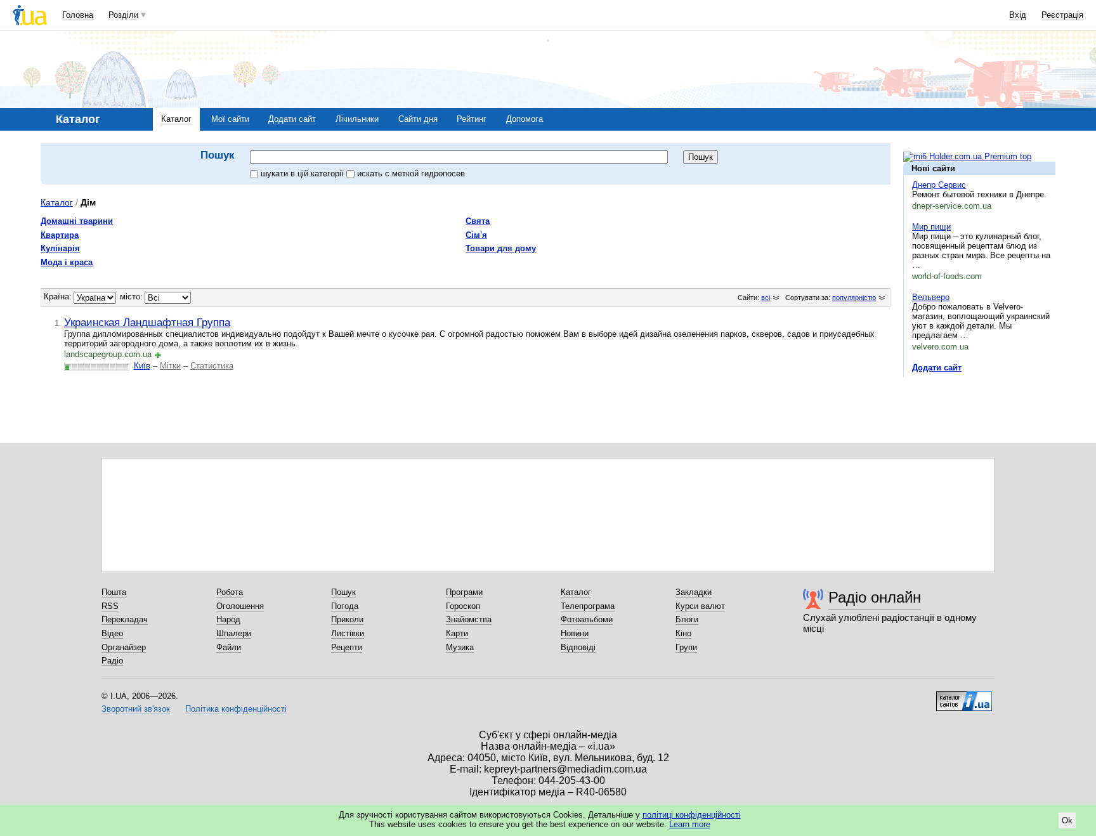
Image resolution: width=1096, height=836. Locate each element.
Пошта (113, 592)
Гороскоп (463, 606)
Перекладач (124, 619)
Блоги (686, 619)
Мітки (170, 365)
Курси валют (700, 606)
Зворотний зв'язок (135, 709)
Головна (77, 15)
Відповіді (578, 647)
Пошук (343, 592)
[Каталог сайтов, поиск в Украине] (964, 696)
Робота (229, 592)
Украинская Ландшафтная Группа (147, 322)
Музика (460, 647)
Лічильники (357, 119)
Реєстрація (1062, 15)
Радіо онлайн (874, 597)
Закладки (693, 592)
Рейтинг (471, 119)
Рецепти (346, 647)
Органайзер (123, 647)
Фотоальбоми (587, 619)
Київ (142, 365)
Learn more (689, 824)
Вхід (1017, 15)
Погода (344, 606)
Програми (464, 592)
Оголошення (240, 606)
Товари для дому (501, 248)
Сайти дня (418, 119)
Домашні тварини (77, 221)
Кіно (683, 633)
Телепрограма (588, 606)
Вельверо (930, 297)
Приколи (347, 619)
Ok (1067, 820)
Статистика (211, 365)
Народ (228, 619)
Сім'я (476, 235)
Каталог (176, 119)
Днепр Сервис (939, 185)
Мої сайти (230, 119)
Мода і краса (67, 262)
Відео (112, 633)
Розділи (123, 15)
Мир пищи (931, 227)
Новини (575, 633)
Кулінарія (60, 248)
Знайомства (469, 619)
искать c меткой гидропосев (411, 173)
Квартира (60, 235)
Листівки (347, 633)
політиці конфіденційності (692, 815)
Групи (686, 647)
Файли (228, 647)
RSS (110, 606)
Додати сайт (292, 119)
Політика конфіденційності (236, 709)
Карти (457, 633)
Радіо (112, 660)
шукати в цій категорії (303, 173)
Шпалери (233, 633)
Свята (478, 221)
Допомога (524, 119)
